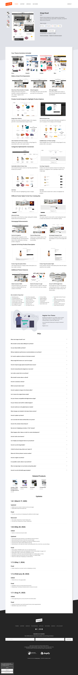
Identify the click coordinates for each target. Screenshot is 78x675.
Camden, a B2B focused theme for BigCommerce (15, 489)
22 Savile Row (43, 487)
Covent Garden (23, 487)
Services (28, 3)
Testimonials (34, 625)
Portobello (32, 487)
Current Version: (48, 33)
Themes (16, 3)
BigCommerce (38, 658)
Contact (69, 3)
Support (22, 3)
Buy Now (43, 30)
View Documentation (44, 35)
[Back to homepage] (8, 4)
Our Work (35, 3)
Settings (7, 667)
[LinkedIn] (42, 629)
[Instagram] (40, 629)
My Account (60, 625)
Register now (45, 325)
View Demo (51, 30)
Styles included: (43, 23)
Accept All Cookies (7, 672)
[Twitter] (38, 629)
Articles (41, 625)
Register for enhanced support (55, 35)
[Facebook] (36, 629)
